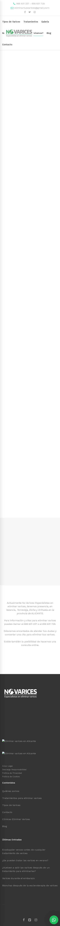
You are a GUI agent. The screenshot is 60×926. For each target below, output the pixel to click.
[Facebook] (24, 920)
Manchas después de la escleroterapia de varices (30, 885)
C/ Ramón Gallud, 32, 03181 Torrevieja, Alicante (28, 706)
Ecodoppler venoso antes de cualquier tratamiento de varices (23, 851)
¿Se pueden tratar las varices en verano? (25, 860)
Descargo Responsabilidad (14, 769)
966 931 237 (30, 624)
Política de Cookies (11, 776)
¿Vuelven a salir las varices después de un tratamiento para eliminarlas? (26, 869)
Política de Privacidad (12, 773)
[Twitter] (29, 920)
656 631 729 (48, 624)
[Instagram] (35, 920)
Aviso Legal (7, 766)
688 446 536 (11, 757)
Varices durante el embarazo (18, 878)
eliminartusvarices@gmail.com (31, 7)
